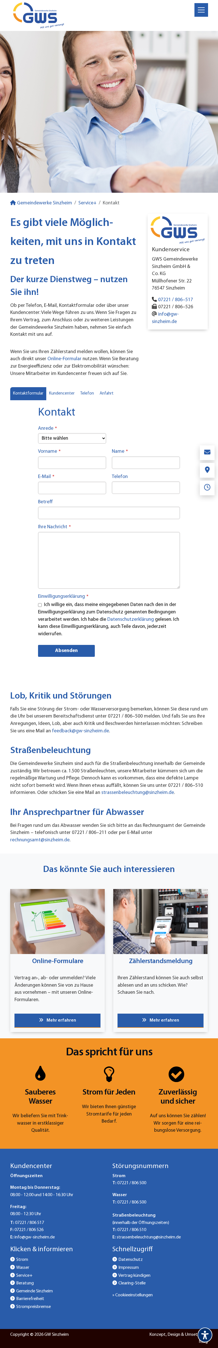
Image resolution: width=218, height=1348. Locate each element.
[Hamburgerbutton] (201, 10)
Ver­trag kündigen (134, 1275)
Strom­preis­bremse (33, 1307)
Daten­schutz (130, 1259)
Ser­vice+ (87, 203)
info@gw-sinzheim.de (34, 1237)
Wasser (22, 1267)
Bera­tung (25, 1283)
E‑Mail (46, 476)
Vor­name (49, 451)
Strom (22, 1259)
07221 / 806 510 (131, 1230)
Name (120, 451)
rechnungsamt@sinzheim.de (40, 840)
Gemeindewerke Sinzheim (44, 203)
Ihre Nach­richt (54, 527)
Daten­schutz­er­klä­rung (130, 619)
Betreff (45, 502)
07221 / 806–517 (175, 299)
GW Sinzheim (56, 1334)
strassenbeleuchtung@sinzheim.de (137, 792)
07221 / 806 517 (29, 1223)
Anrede (47, 428)
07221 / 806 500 (131, 1183)
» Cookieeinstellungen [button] (132, 1295)
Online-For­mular (64, 359)
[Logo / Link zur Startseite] (38, 15)
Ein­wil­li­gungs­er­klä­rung (63, 596)
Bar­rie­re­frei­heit (30, 1299)
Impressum (128, 1267)
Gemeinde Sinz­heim (34, 1291)
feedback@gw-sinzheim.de (80, 731)
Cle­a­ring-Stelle (132, 1283)
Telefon (120, 476)
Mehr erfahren (61, 1020)
